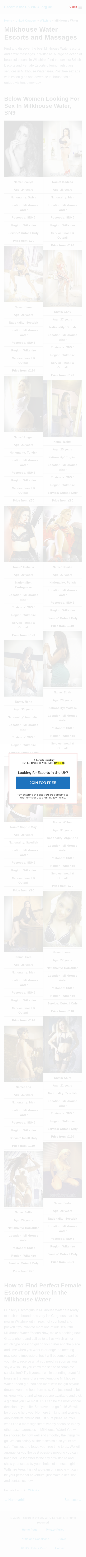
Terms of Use (33, 797)
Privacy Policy (56, 797)
